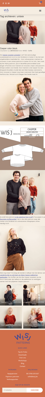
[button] (40, 10)
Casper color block (8, 48)
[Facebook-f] (3, 3)
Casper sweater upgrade (11, 55)
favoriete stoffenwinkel (8, 219)
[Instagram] (6, 3)
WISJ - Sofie (27, 51)
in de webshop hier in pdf (24, 217)
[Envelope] (9, 3)
